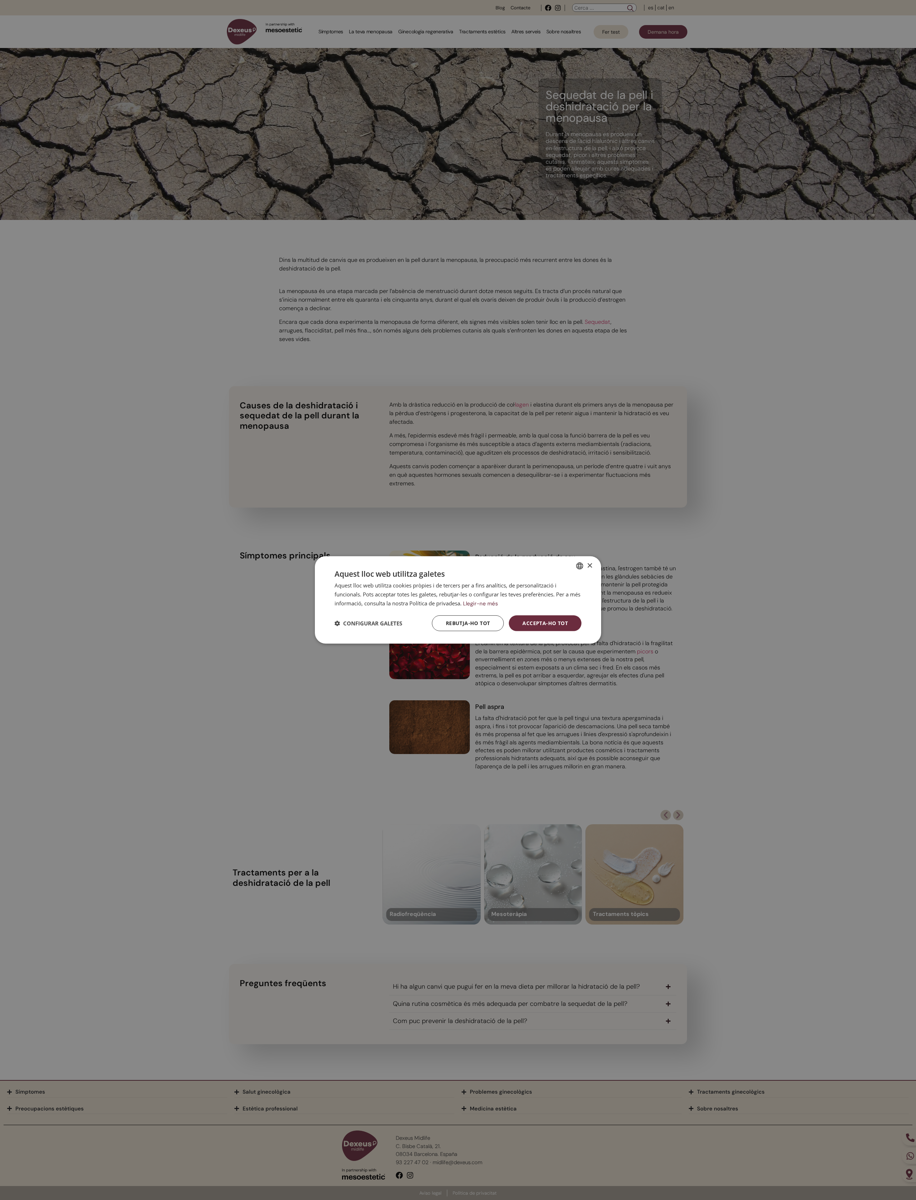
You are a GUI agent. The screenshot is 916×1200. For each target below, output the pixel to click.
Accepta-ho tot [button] (545, 622)
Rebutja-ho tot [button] (468, 622)
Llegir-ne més (480, 603)
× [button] (589, 565)
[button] (368, 623)
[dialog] (458, 600)
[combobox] (579, 566)
